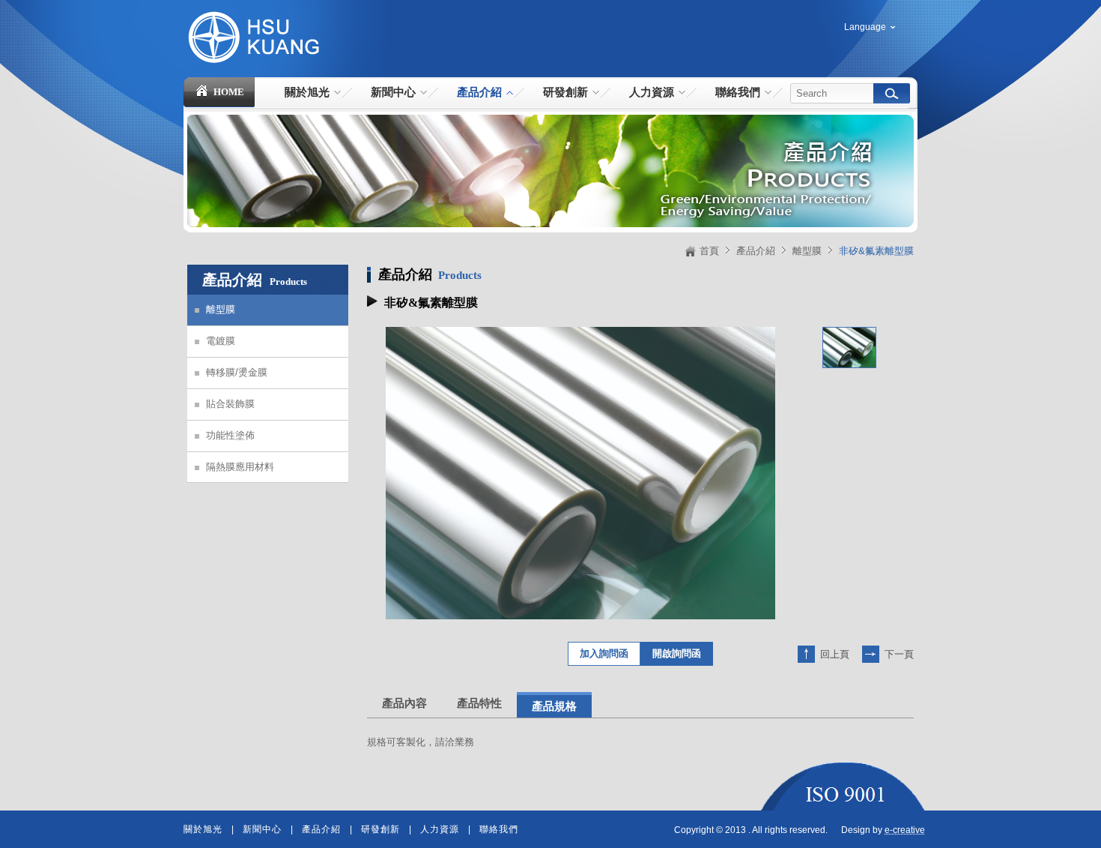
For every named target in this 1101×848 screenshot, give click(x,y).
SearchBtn (891, 93)
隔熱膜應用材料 (240, 466)
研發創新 (380, 829)
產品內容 (404, 703)
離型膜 (807, 250)
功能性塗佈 (230, 435)
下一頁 (899, 654)
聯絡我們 (498, 829)
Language (865, 27)
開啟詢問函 (676, 653)
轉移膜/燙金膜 (236, 372)
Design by (883, 830)
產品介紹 (755, 250)
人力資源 (439, 829)
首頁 (709, 250)
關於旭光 (203, 829)
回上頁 (834, 654)
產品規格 (554, 706)
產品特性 (479, 703)
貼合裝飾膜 (230, 403)
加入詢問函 (604, 653)
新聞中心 (262, 829)
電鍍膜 (220, 340)
